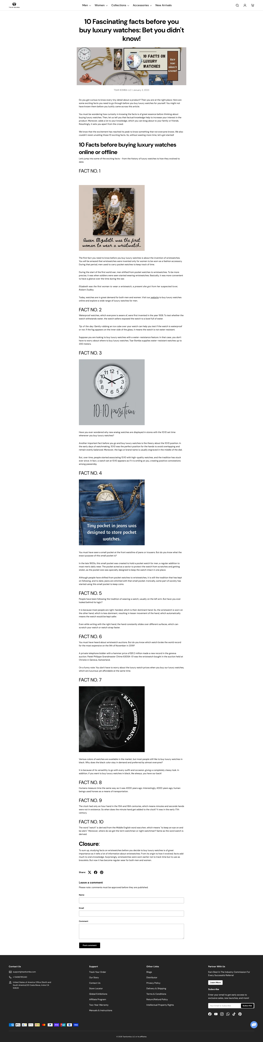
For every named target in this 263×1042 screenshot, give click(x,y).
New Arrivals (163, 5)
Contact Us (94, 983)
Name (81, 895)
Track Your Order (97, 972)
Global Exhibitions (98, 993)
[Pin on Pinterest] (102, 872)
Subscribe (247, 1005)
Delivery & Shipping (156, 988)
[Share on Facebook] (96, 872)
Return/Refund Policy (157, 999)
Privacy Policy (153, 983)
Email (81, 908)
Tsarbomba (127, 1037)
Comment (83, 921)
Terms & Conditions (156, 993)
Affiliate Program (97, 999)
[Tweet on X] (90, 872)
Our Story (94, 977)
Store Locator (96, 988)
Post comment (90, 945)
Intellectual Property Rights (160, 1004)
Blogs (149, 972)
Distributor (151, 977)
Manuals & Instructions (100, 1010)
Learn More (215, 982)
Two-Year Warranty (98, 1004)
